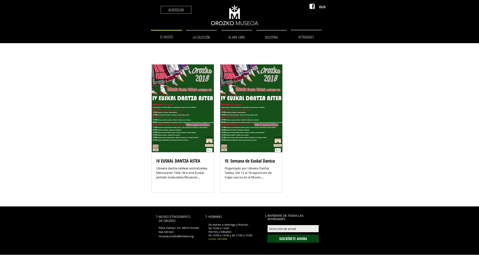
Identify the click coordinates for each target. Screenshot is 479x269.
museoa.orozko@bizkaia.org (176, 236)
